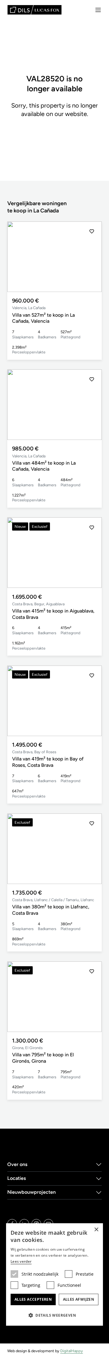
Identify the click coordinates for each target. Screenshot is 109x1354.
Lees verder (21, 1261)
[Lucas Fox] (34, 10)
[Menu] (98, 10)
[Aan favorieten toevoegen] (92, 231)
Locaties (16, 1178)
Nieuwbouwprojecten (31, 1192)
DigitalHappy (71, 1351)
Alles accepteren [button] (33, 1299)
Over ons (17, 1164)
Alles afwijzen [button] (78, 1299)
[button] (92, 257)
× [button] (96, 1229)
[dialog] (54, 1274)
